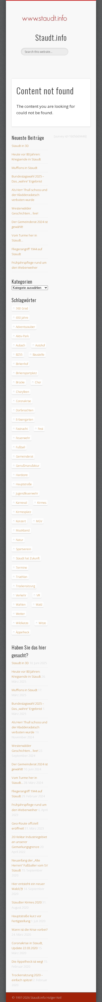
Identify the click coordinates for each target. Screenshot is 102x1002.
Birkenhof (22, 364)
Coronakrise (23, 401)
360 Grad (22, 308)
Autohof (40, 345)
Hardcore (22, 475)
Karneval (21, 503)
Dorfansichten (24, 410)
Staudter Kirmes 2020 (27, 902)
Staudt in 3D (20, 146)
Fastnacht (22, 429)
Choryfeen (22, 392)
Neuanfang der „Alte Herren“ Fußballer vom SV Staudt (30, 865)
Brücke (20, 382)
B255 (19, 355)
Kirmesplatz (23, 512)
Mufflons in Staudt (24, 168)
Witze (42, 623)
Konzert (21, 521)
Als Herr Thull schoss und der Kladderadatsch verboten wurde (29, 195)
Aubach (20, 345)
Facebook (45, 63)
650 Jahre (22, 318)
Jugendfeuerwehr (27, 493)
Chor (38, 382)
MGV (39, 521)
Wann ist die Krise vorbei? (29, 929)
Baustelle (38, 355)
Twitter (55, 63)
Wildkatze (22, 623)
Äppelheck (22, 632)
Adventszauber (25, 327)
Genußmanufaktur (27, 466)
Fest (40, 429)
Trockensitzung (25, 586)
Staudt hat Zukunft (28, 558)
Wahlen (21, 605)
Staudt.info (51, 37)
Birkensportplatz (26, 373)
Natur (19, 540)
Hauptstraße (24, 484)
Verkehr (21, 595)
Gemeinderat (24, 456)
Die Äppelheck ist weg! (27, 961)
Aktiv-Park (22, 336)
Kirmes (41, 503)
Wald (39, 605)
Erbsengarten (24, 419)
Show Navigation (78, 42)
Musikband (23, 530)
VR (38, 595)
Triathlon (21, 577)
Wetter (20, 614)
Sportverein (23, 549)
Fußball (20, 447)
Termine (21, 568)
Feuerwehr (23, 438)
